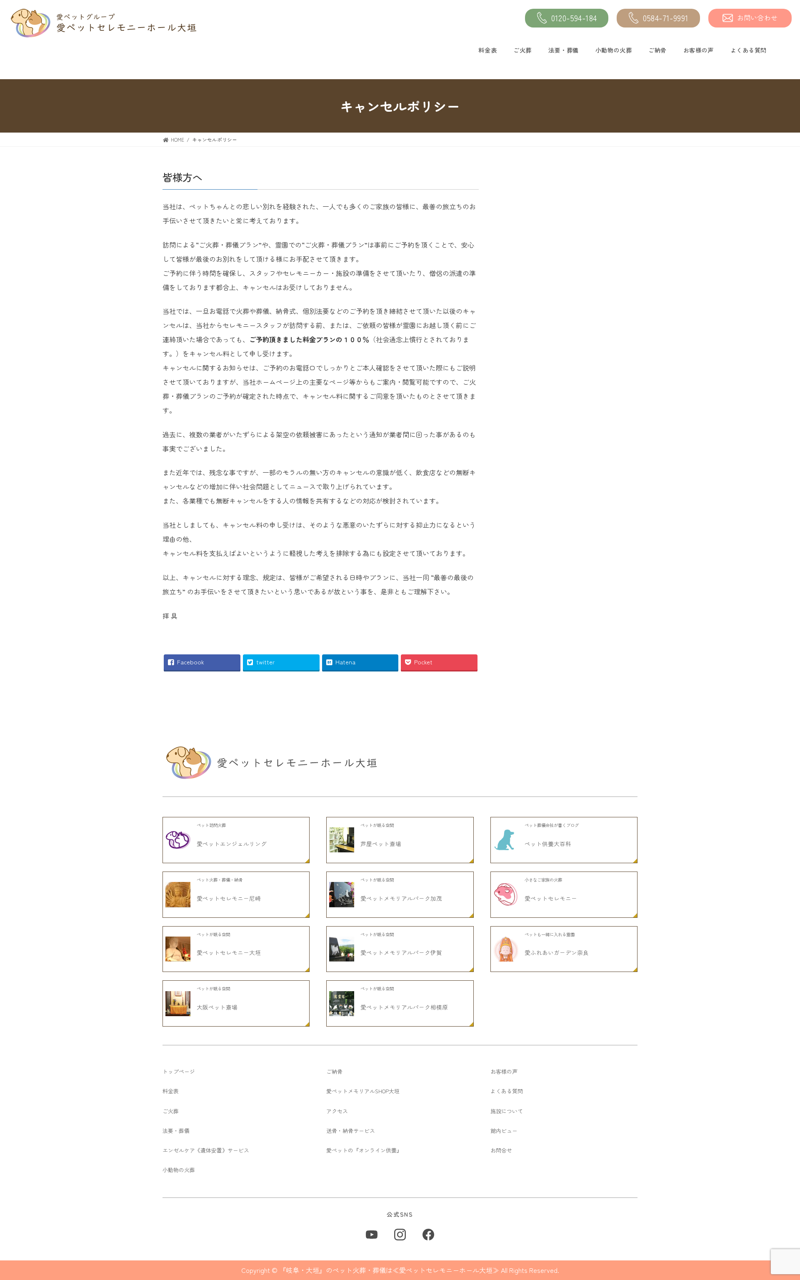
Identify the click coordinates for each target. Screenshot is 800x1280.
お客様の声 (698, 50)
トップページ (178, 1071)
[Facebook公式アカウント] (428, 1234)
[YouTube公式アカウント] (371, 1234)
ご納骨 (657, 50)
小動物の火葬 (613, 50)
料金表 (487, 50)
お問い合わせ (757, 18)
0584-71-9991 (666, 18)
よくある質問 (748, 50)
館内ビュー (504, 1131)
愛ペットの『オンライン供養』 (364, 1150)
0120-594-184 (574, 18)
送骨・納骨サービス (350, 1131)
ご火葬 (522, 50)
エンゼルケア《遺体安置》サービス (205, 1150)
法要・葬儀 (563, 50)
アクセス (337, 1111)
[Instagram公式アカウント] (400, 1234)
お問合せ (501, 1150)
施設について (506, 1111)
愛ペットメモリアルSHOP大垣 (363, 1091)
